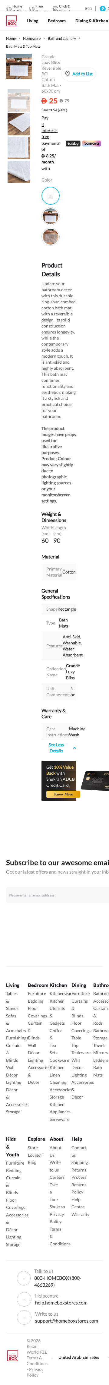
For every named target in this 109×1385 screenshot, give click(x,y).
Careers (57, 1177)
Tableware (81, 1052)
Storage (13, 1111)
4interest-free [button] (49, 131)
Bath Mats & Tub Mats (23, 46)
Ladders (100, 1060)
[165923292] (50, 196)
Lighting (13, 1082)
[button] (78, 74)
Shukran (57, 1206)
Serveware (59, 1119)
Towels (99, 1045)
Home (11, 38)
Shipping (79, 1162)
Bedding (35, 1001)
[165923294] (50, 237)
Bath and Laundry (62, 38)
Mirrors (100, 1052)
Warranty (80, 1214)
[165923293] (50, 216)
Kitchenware (62, 993)
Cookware (59, 1060)
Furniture (37, 993)
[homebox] (14, 21)
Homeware (32, 38)
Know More (63, 794)
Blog (32, 1162)
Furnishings (17, 1037)
